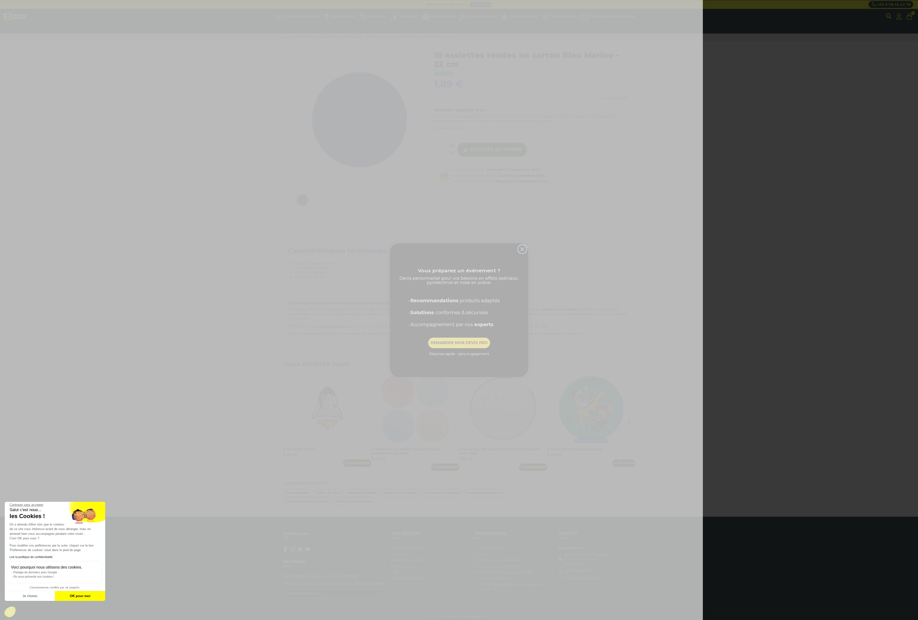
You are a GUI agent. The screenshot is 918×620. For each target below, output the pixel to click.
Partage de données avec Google (35, 572)
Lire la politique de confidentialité (31, 557)
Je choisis (29, 596)
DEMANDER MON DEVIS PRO (459, 343)
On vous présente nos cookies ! (33, 576)
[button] (10, 612)
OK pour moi (80, 596)
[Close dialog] (522, 249)
